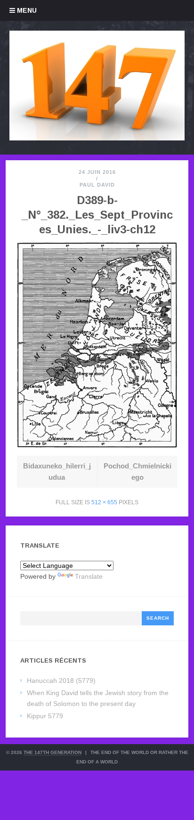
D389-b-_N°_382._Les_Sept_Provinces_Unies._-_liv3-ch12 (97, 215)
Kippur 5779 (45, 716)
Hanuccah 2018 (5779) (61, 680)
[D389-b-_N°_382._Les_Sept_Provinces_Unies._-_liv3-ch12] (97, 445)
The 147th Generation (52, 752)
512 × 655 (104, 502)
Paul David (97, 185)
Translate (89, 576)
